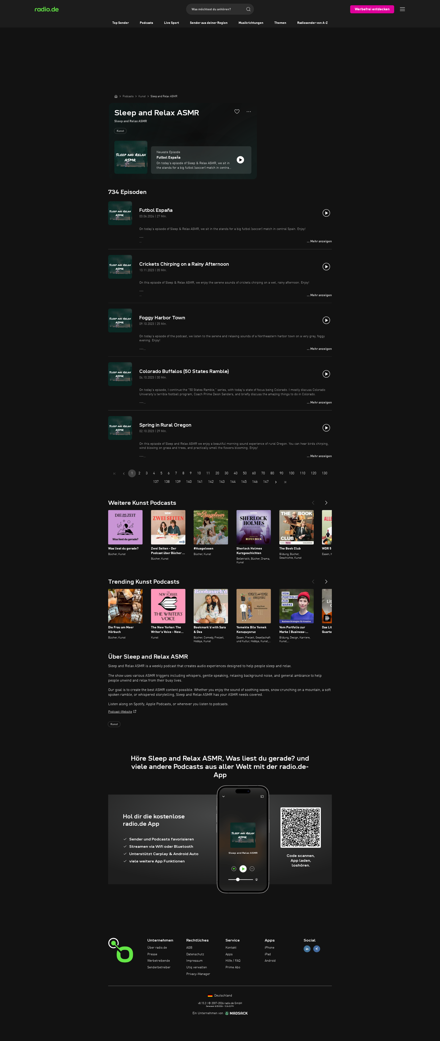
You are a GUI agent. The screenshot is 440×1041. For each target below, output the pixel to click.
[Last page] (285, 482)
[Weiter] (326, 500)
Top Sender (120, 23)
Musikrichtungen (251, 23)
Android (270, 960)
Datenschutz (195, 954)
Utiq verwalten (196, 967)
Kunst (120, 131)
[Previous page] (123, 473)
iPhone (269, 947)
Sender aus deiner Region (209, 23)
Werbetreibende (158, 960)
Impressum (194, 960)
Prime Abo (233, 967)
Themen (280, 23)
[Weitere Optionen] (248, 111)
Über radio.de (157, 947)
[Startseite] (116, 96)
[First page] (114, 473)
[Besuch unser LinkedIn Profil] (307, 948)
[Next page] (276, 482)
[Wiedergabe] (240, 159)
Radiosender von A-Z (312, 23)
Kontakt (231, 947)
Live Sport (171, 23)
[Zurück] (313, 500)
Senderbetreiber (158, 967)
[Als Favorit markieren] (237, 111)
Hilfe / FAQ (233, 960)
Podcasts (146, 23)
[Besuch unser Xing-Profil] (317, 948)
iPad (268, 954)
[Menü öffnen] (402, 9)
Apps (229, 954)
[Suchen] (248, 9)
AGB (189, 947)
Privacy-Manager (198, 974)
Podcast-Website (120, 711)
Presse (152, 954)
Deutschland (222, 995)
